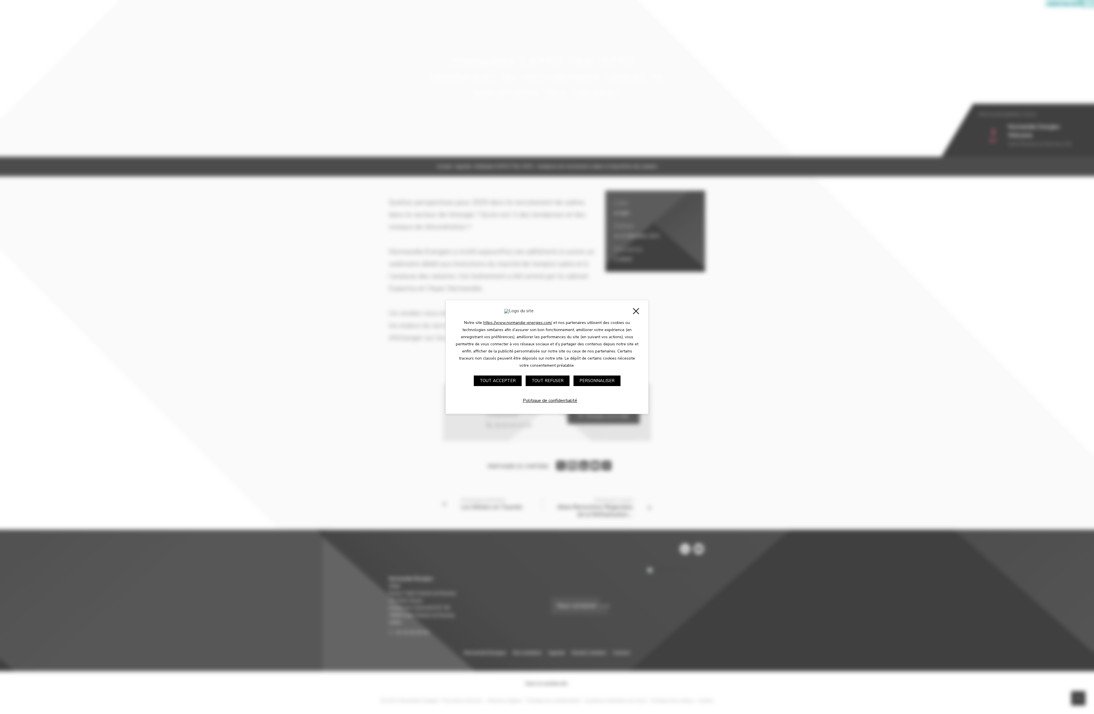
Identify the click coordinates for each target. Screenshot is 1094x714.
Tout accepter (498, 380)
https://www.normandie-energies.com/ (517, 322)
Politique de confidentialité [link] (550, 400)
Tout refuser (548, 380)
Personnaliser (597, 380)
